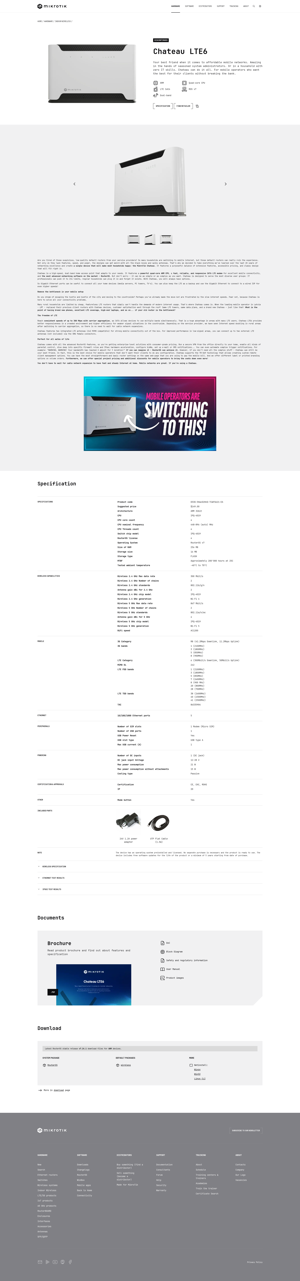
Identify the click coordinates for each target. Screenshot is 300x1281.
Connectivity (84, 1195)
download (59, 1090)
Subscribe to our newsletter (246, 1130)
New (39, 1164)
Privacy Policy (254, 1262)
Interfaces (44, 1221)
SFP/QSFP (43, 1236)
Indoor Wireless (47, 1190)
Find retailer (183, 106)
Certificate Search (207, 1193)
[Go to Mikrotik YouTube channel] (55, 1262)
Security (161, 1185)
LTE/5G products (47, 1195)
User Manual (173, 969)
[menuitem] (175, 6)
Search (41, 1169)
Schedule (201, 1169)
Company (239, 1169)
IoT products (45, 1200)
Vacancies (241, 1180)
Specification (163, 106)
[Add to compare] (197, 106)
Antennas (43, 1231)
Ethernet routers (48, 1174)
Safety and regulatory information (187, 960)
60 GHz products (47, 1205)
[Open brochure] (94, 968)
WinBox (81, 1180)
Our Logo (240, 1174)
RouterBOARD (44, 1211)
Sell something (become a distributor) (125, 1176)
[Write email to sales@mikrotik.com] (40, 1262)
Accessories (44, 1226)
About (199, 1164)
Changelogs (83, 1169)
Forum (159, 1174)
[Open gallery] (92, 74)
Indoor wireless (63, 21)
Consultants (163, 1169)
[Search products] (253, 6)
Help (158, 1180)
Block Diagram (174, 951)
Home (40, 21)
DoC (168, 942)
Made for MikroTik (127, 1184)
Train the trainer (206, 1188)
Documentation (164, 1164)
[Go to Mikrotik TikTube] (47, 1262)
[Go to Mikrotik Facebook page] (70, 1262)
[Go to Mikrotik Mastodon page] (62, 1262)
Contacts (240, 1164)
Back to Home (84, 1190)
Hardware (48, 21)
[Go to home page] (52, 6)
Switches (43, 1180)
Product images (175, 977)
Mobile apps (84, 1185)
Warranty (161, 1190)
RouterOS (82, 1174)
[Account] (260, 6)
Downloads (82, 1164)
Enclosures (44, 1216)
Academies (201, 1183)
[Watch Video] (150, 413)
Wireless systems (48, 1185)
